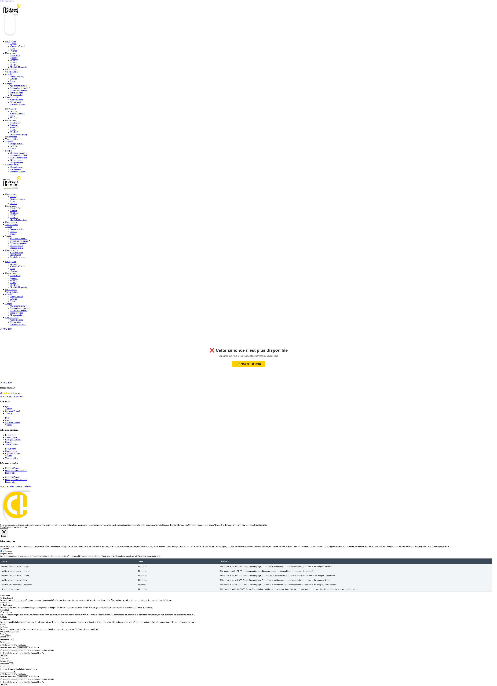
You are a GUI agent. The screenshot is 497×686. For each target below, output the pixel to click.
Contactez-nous (11, 97)
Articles (13, 79)
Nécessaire (7, 551)
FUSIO (13, 62)
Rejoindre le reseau (18, 104)
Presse (13, 81)
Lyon (12, 48)
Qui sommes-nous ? (18, 86)
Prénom (3, 637)
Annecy (13, 44)
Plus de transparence (18, 90)
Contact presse (11, 437)
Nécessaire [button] (4, 549)
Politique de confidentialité (16, 470)
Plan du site (10, 473)
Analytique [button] (4, 610)
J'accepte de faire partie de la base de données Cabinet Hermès (28, 650)
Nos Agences (10, 109)
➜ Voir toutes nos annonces (248, 364)
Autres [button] (2, 624)
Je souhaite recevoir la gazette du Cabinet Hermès (23, 653)
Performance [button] (5, 602)
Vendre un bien (11, 72)
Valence (13, 51)
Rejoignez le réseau (13, 440)
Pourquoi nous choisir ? (20, 88)
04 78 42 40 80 (6, 329)
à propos (8, 83)
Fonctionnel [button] (5, 595)
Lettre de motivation (8, 648)
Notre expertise (16, 93)
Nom (2, 634)
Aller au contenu (7, 1)
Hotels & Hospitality (18, 67)
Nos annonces (11, 69)
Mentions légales (12, 468)
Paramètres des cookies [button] (9, 527)
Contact (8, 442)
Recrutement (15, 102)
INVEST (14, 65)
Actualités (9, 74)
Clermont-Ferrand (17, 46)
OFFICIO (14, 60)
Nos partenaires (16, 95)
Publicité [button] (3, 617)
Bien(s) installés (16, 76)
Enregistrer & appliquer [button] (9, 631)
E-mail (3, 642)
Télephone (4, 639)
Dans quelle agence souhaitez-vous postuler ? (18, 669)
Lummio (13, 58)
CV (1, 645)
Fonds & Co (15, 55)
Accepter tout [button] (25, 527)
